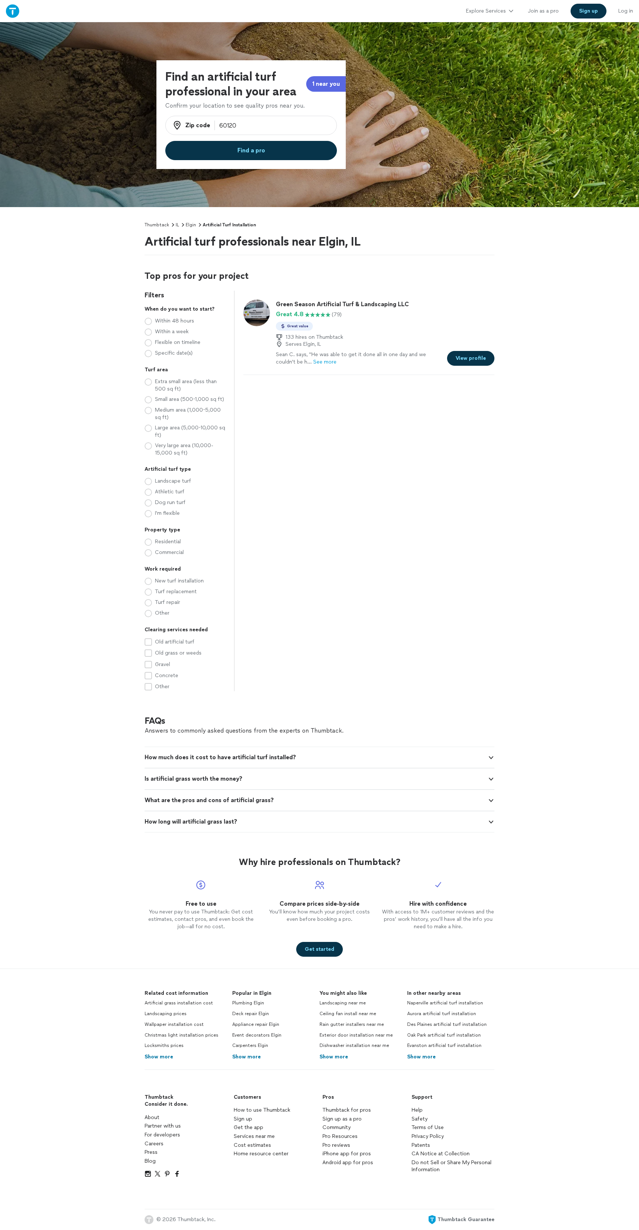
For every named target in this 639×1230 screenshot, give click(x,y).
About (152, 1117)
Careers (154, 1144)
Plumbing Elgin (248, 1003)
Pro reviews (336, 1145)
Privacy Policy (428, 1136)
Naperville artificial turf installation (445, 1003)
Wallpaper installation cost (174, 1024)
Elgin (191, 224)
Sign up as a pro (342, 1119)
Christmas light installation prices (181, 1035)
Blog (150, 1161)
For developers (162, 1135)
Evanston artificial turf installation (444, 1045)
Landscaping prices (165, 1013)
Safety (419, 1119)
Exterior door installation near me (356, 1035)
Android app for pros (347, 1162)
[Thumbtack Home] (12, 11)
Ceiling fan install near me (348, 1013)
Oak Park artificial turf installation (444, 1035)
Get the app (248, 1127)
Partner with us (163, 1126)
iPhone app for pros (346, 1153)
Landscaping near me (343, 1003)
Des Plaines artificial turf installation (447, 1024)
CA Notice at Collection (441, 1153)
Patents (421, 1145)
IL (177, 224)
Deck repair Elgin (250, 1013)
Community (336, 1127)
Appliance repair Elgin (255, 1024)
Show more (159, 1057)
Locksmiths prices (164, 1045)
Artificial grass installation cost (179, 1003)
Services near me (254, 1136)
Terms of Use (428, 1127)
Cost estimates (252, 1145)
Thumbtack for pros (346, 1110)
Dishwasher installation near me (354, 1045)
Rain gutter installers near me (352, 1024)
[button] (319, 757)
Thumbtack (157, 224)
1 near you (326, 83)
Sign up (243, 1119)
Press (151, 1152)
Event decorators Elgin (256, 1035)
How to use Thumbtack (262, 1110)
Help (417, 1110)
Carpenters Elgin (250, 1045)
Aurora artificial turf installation (441, 1013)
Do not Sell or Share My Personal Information (451, 1166)
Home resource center (261, 1153)
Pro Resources (340, 1136)
